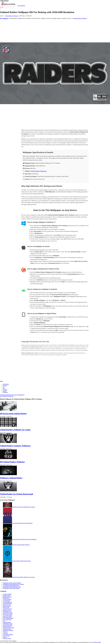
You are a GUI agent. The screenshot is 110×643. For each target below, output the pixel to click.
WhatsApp (10, 394)
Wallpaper (5, 392)
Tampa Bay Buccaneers (8, 627)
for (3, 387)
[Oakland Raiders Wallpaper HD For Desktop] (55, 73)
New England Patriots (8, 618)
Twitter (1, 394)
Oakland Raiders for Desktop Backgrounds (16, 494)
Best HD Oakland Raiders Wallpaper (20, 544)
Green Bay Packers (7, 608)
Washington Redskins (8, 630)
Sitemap (5, 637)
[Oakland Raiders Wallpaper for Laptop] (8, 426)
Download (10, 396)
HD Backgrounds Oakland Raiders (13, 413)
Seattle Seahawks (7, 626)
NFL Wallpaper (21, 5)
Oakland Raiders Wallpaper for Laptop (15, 430)
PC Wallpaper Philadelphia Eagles (11, 585)
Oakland (5, 389)
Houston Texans (7, 610)
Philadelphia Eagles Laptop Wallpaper (12, 583)
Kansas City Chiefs (7, 614)
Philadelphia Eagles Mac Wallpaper (11, 588)
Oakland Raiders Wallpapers (11, 15)
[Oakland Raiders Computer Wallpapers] (8, 442)
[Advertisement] (45, 30)
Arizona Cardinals (7, 594)
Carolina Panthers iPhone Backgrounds (21, 561)
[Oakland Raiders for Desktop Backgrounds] (8, 490)
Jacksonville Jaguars (8, 613)
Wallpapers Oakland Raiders (11, 478)
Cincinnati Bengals (7, 602)
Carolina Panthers (7, 599)
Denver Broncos (7, 606)
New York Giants (7, 619)
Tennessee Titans (7, 629)
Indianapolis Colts (7, 611)
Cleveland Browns (7, 603)
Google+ (15, 394)
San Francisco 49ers (7, 625)
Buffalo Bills (6, 598)
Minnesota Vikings (7, 617)
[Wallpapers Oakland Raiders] (8, 474)
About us (5, 631)
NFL (4, 621)
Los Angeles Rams (7, 615)
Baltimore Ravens (7, 596)
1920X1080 (6, 384)
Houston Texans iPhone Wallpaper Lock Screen (23, 577)
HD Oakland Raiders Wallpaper (12, 462)
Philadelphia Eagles (7, 623)
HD (4, 388)
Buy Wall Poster (4, 396)
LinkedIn (19, 394)
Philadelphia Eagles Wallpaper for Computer (13, 584)
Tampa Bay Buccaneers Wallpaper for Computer (23, 507)
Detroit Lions (6, 607)
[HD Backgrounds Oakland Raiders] (8, 410)
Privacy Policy (6, 635)
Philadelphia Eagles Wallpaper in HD (12, 587)
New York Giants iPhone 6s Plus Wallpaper (22, 523)
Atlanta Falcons (6, 595)
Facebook (5, 394)
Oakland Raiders (7, 622)
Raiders (5, 391)
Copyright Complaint (8, 634)
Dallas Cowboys (7, 604)
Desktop (5, 385)
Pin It (23, 394)
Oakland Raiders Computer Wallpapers (15, 446)
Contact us (5, 633)
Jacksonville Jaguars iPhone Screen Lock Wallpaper (24, 539)
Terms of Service (7, 638)
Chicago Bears (6, 600)
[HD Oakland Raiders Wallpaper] (8, 458)
